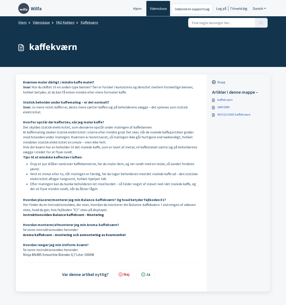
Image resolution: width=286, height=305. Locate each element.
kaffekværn (225, 100)
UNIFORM (223, 107)
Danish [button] (258, 8)
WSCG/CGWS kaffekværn (233, 114)
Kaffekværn (89, 22)
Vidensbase (158, 8)
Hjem (137, 8)
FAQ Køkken (65, 22)
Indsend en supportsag (192, 9)
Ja (148, 274)
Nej (126, 274)
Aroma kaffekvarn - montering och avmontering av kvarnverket (74, 234)
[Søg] (261, 23)
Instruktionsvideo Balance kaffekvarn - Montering (63, 214)
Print (221, 82)
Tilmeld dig (238, 8)
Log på (221, 8)
